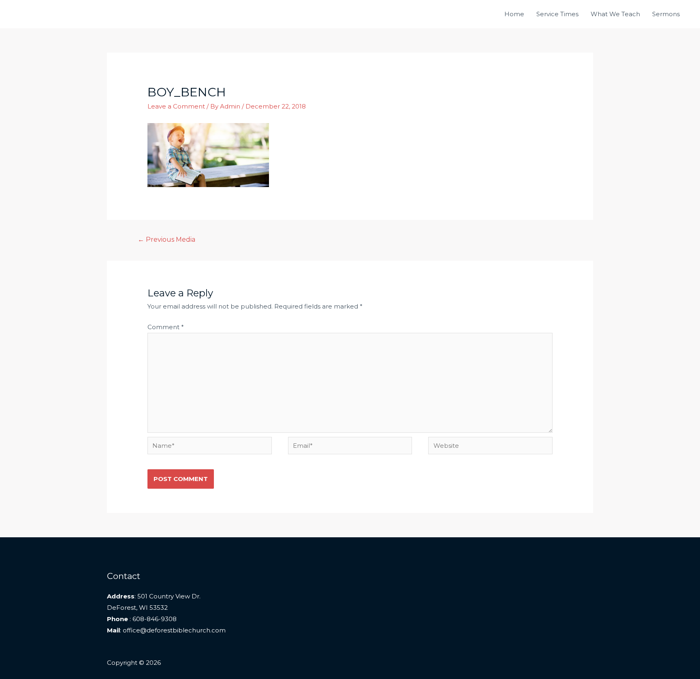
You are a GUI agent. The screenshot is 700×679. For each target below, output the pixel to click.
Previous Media (167, 239)
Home (514, 14)
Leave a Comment (176, 106)
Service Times (557, 14)
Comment (165, 327)
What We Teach (615, 14)
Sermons (666, 14)
